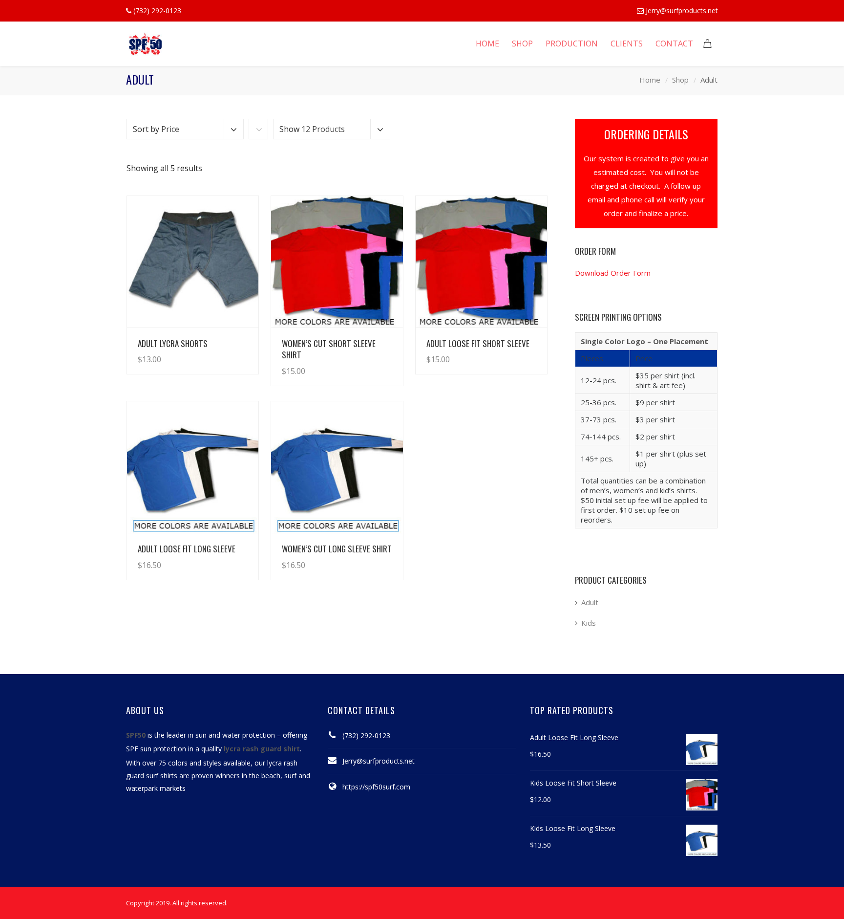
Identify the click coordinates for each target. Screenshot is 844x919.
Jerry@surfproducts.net (682, 10)
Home (649, 80)
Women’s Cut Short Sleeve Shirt (329, 349)
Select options (224, 349)
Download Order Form (613, 273)
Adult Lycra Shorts (173, 343)
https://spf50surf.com (376, 786)
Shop (680, 80)
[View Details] (192, 262)
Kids (588, 623)
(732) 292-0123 (366, 735)
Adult (589, 602)
